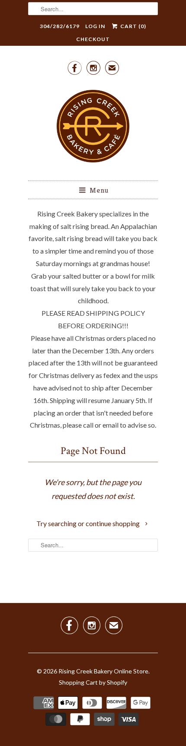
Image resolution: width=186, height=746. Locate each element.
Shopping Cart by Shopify (93, 682)
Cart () (132, 26)
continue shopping (113, 523)
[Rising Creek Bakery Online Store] (93, 127)
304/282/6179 (60, 26)
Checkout (93, 39)
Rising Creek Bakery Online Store (103, 671)
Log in (95, 26)
